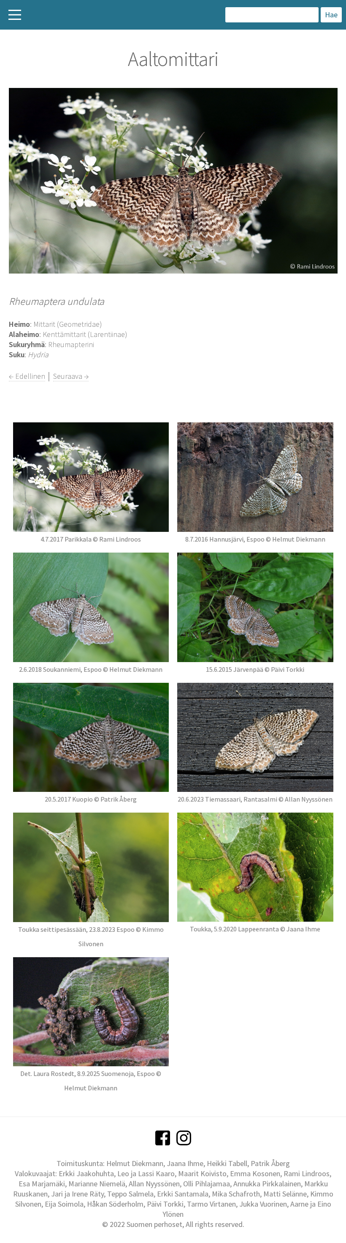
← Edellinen (27, 376)
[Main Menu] (14, 14)
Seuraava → (71, 376)
